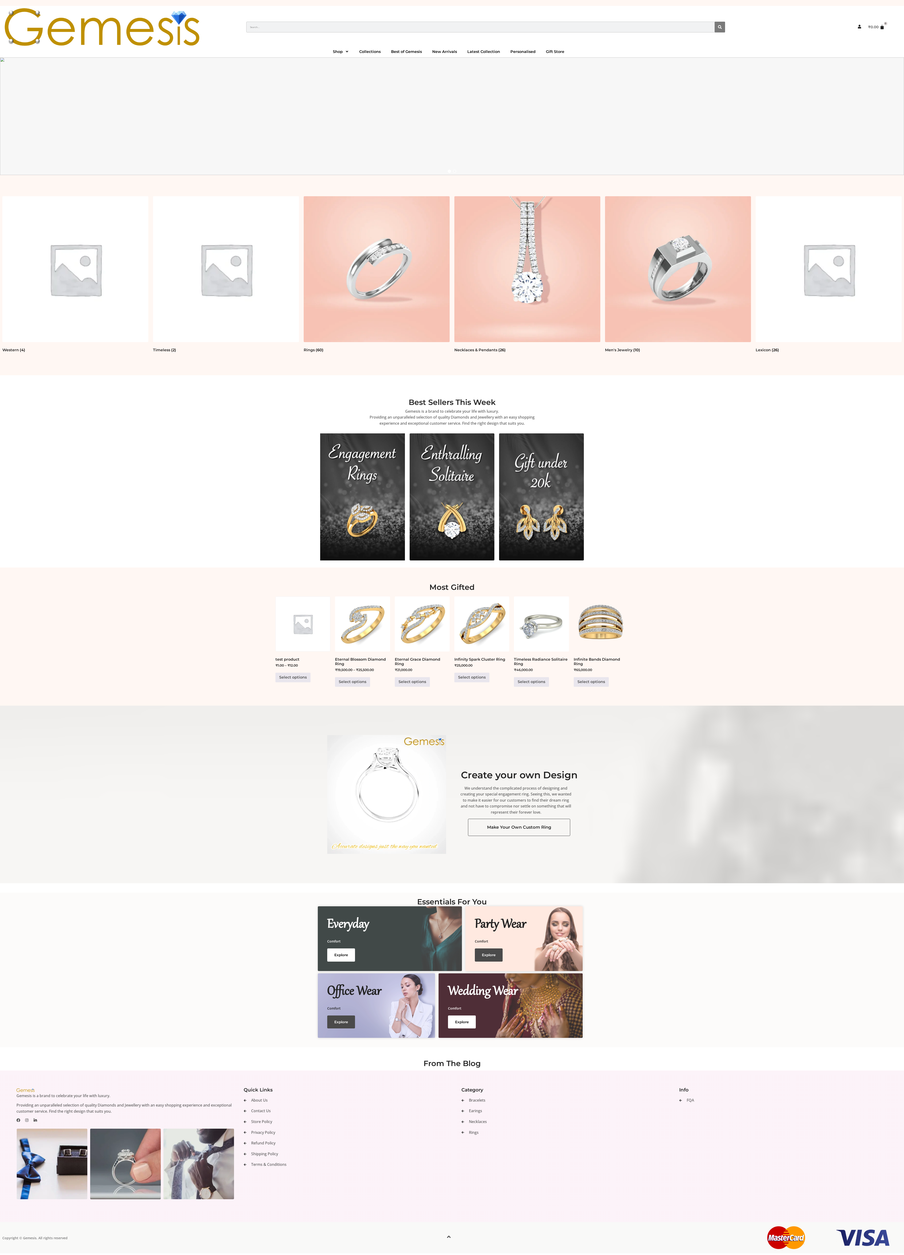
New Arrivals (444, 51)
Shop (338, 51)
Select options (293, 677)
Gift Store (555, 51)
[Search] (720, 27)
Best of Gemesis (406, 51)
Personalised (523, 51)
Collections (370, 51)
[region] (452, 116)
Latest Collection (483, 51)
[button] (452, 116)
